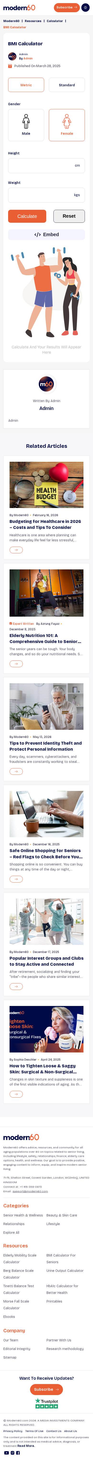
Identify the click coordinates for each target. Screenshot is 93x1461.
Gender (14, 104)
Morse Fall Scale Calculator (16, 1304)
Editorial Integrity (16, 1349)
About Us (70, 1431)
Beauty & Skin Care (61, 1215)
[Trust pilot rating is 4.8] (46, 1403)
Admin (28, 58)
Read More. (26, 1446)
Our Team (10, 1340)
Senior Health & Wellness (23, 1215)
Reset (69, 216)
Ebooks (9, 1317)
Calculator (55, 21)
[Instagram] (12, 1453)
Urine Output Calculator (64, 1271)
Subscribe (65, 7)
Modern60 (11, 21)
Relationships (14, 1224)
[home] (19, 8)
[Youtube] (6, 1453)
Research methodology (65, 1349)
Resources (33, 21)
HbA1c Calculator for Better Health (62, 1289)
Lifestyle (53, 1224)
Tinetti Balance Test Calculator (18, 1289)
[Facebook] (18, 1453)
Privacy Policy (12, 1431)
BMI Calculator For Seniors (61, 1258)
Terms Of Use (34, 1431)
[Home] (21, 1137)
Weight (14, 183)
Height (14, 153)
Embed (51, 234)
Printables (54, 1301)
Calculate (27, 216)
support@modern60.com (30, 1191)
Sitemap (9, 1358)
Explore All (11, 1233)
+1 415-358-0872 (31, 1186)
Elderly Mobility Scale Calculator (19, 1258)
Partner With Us (58, 1340)
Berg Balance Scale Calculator (18, 1274)
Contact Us (53, 1431)
